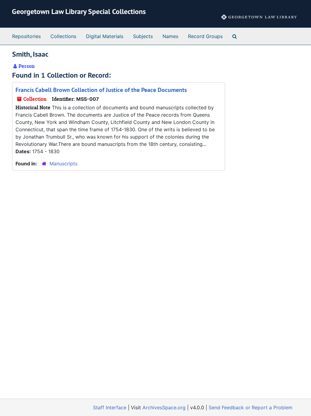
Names (170, 36)
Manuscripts (63, 163)
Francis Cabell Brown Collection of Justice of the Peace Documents (101, 90)
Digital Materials (104, 36)
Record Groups (205, 36)
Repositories (26, 36)
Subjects (143, 36)
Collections (63, 36)
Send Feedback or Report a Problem (250, 407)
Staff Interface (109, 407)
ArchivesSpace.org (164, 407)
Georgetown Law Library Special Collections (79, 11)
